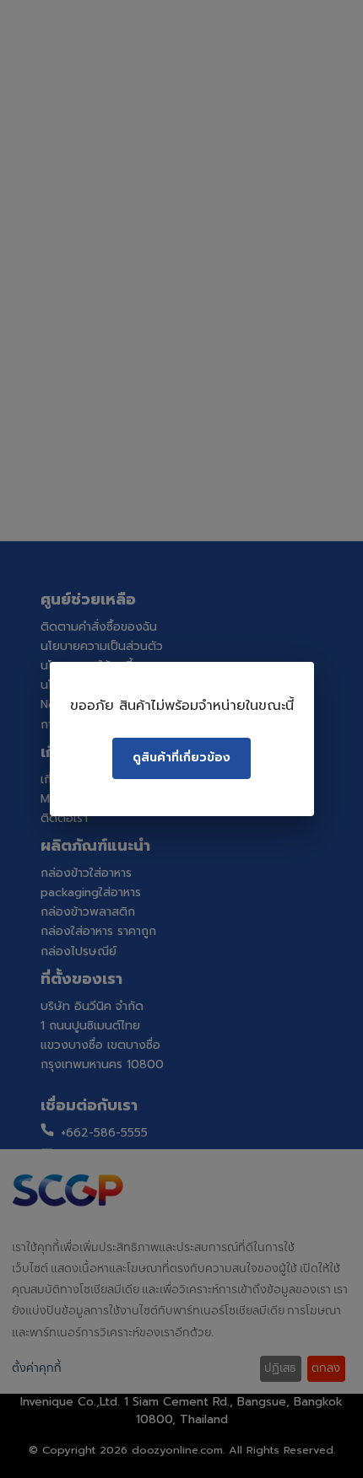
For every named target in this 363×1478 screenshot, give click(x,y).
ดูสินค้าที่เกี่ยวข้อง (181, 757)
